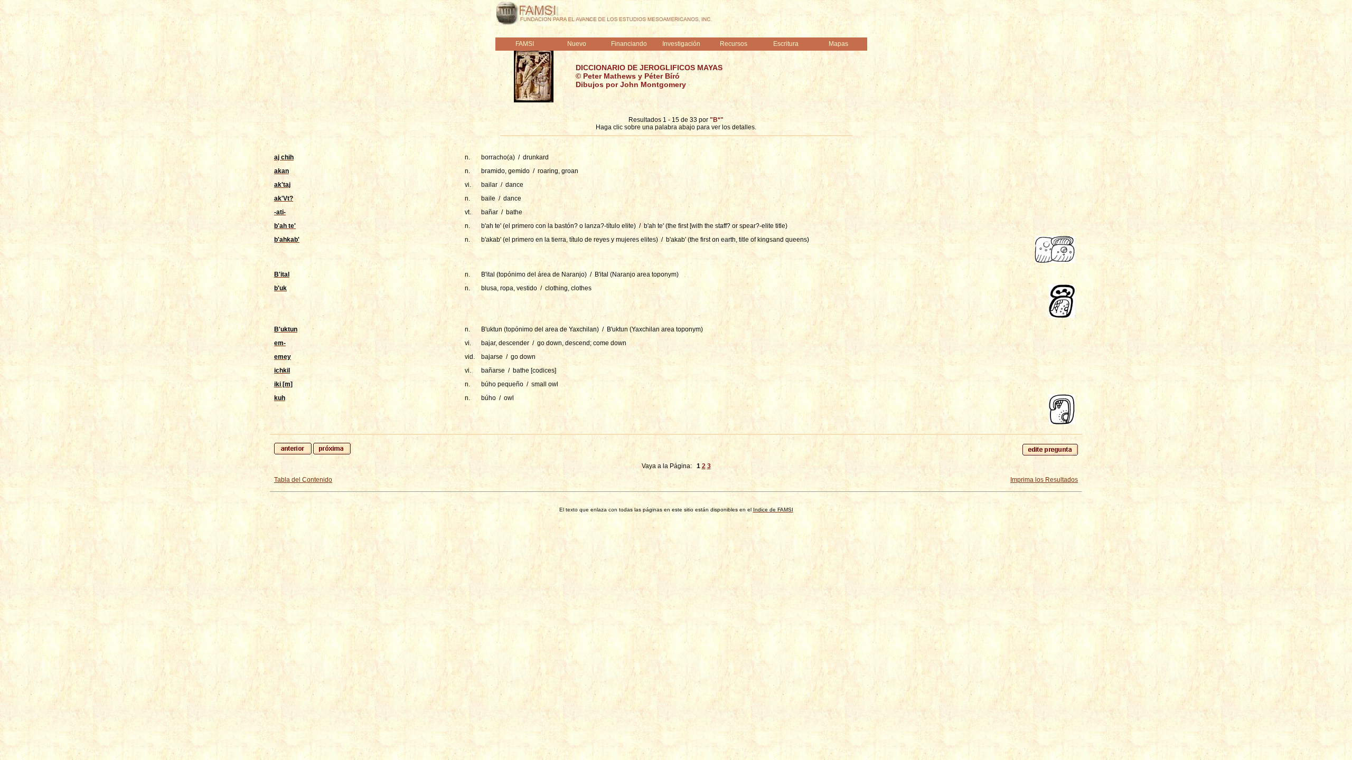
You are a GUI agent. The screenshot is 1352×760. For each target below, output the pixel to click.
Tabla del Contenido (303, 479)
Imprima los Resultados (1044, 479)
